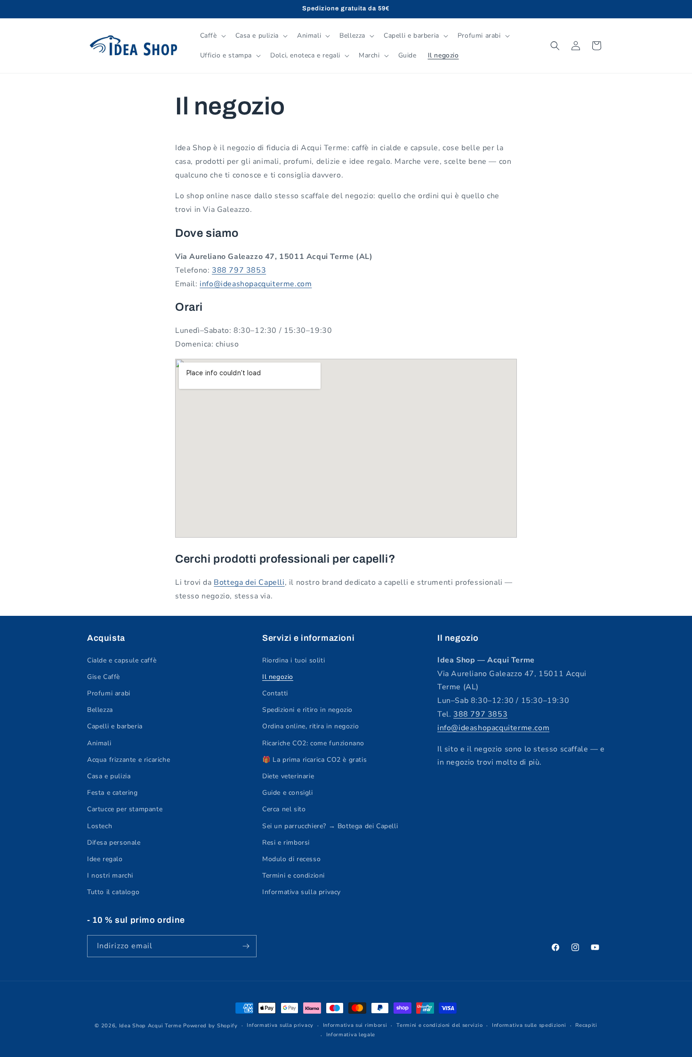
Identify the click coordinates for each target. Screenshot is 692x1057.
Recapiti (586, 1025)
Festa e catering (112, 792)
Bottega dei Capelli (249, 582)
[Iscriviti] (245, 946)
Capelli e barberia (115, 726)
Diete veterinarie (288, 776)
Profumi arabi (108, 693)
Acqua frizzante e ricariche (128, 759)
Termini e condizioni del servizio (439, 1025)
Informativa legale (351, 1034)
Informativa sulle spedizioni (529, 1025)
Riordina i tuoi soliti (293, 660)
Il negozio (277, 676)
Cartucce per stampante (124, 809)
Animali (99, 743)
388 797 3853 (239, 270)
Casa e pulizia (108, 776)
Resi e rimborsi (286, 842)
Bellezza (100, 709)
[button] (212, 36)
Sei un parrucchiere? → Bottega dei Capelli (330, 826)
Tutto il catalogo (113, 892)
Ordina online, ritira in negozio (310, 726)
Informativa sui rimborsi (355, 1025)
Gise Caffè (103, 676)
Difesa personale (114, 842)
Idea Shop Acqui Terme (150, 1025)
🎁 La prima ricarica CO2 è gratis (314, 759)
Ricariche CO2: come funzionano (313, 743)
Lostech (99, 826)
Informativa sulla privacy (301, 892)
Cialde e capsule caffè (121, 660)
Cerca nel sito (284, 809)
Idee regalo (105, 859)
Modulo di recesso (291, 859)
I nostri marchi (110, 875)
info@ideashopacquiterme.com (256, 284)
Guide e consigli (287, 792)
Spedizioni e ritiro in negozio (307, 709)
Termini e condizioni (293, 875)
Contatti (275, 693)
